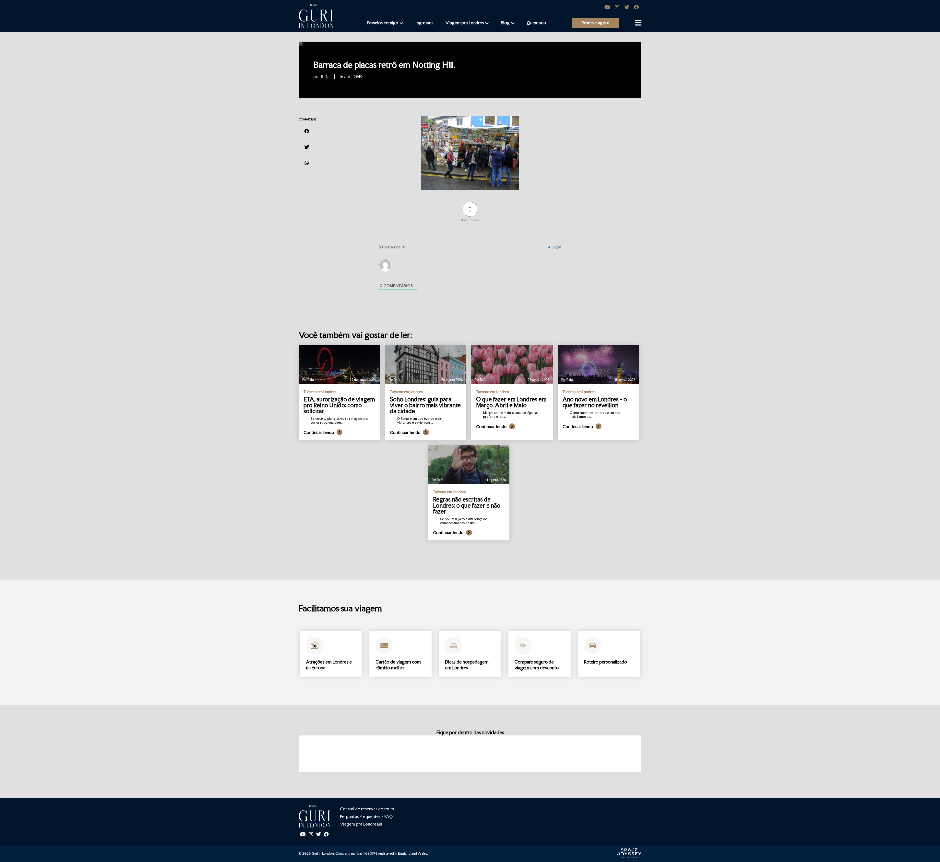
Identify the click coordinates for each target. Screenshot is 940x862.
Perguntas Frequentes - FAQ (366, 816)
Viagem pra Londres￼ (361, 824)
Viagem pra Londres (465, 22)
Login (556, 247)
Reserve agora (595, 22)
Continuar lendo (319, 432)
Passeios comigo (382, 22)
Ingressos (424, 22)
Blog (505, 22)
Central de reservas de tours (367, 808)
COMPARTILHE (307, 119)
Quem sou (536, 22)
